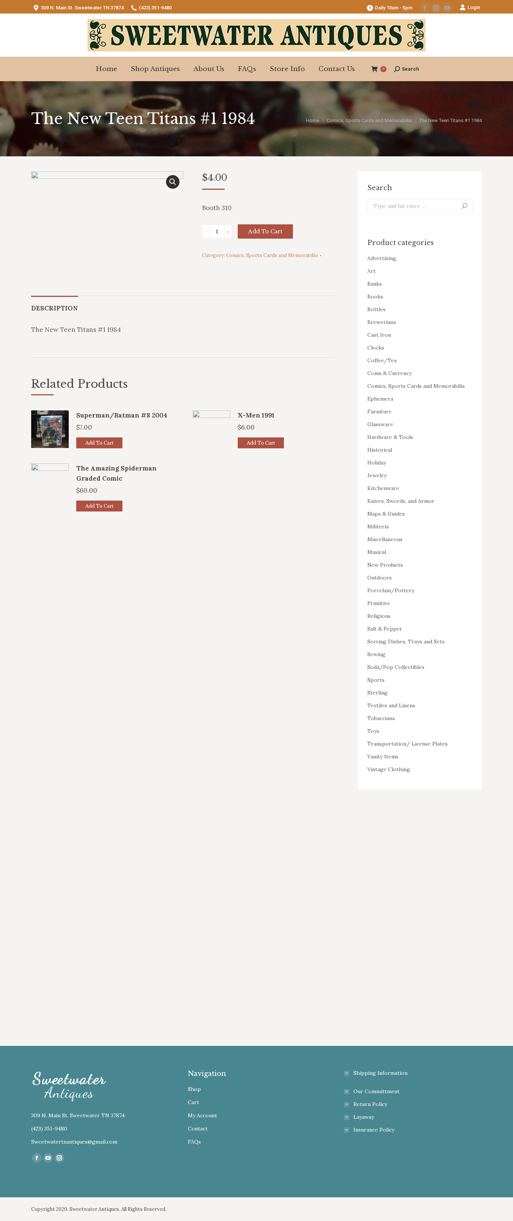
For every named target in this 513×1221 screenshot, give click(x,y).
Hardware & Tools (390, 437)
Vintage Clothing (388, 769)
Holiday (376, 462)
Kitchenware (383, 488)
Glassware (380, 424)
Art (371, 271)
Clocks (375, 347)
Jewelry (376, 475)
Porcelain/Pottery (390, 590)
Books (375, 296)
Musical (376, 552)
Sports (376, 679)
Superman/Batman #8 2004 (121, 415)
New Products (385, 564)
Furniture (379, 411)
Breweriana (381, 322)
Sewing (376, 654)
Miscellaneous (385, 539)
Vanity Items (382, 756)
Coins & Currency (389, 373)
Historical (379, 449)
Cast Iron (379, 334)
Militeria (378, 526)
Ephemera (380, 398)
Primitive (378, 603)
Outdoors (379, 577)
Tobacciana (381, 718)
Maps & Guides (386, 513)
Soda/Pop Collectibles (395, 667)
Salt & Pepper (384, 628)
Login (474, 7)
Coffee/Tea (382, 360)
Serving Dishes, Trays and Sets (406, 641)
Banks (374, 283)
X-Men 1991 (256, 415)
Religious (379, 616)
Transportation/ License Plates (407, 743)
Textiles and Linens (391, 705)
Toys (373, 731)
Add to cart (265, 231)
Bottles (376, 309)
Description (54, 308)
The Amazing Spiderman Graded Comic (116, 473)
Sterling (377, 692)
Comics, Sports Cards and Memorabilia (272, 255)
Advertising (381, 258)
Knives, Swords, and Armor (401, 501)
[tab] (54, 304)
